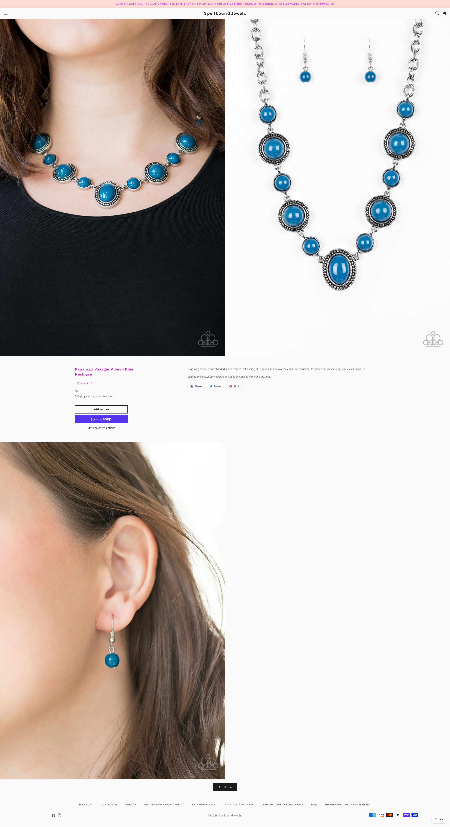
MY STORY (86, 804)
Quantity (82, 383)
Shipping (80, 396)
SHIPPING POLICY (204, 804)
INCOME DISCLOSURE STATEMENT (348, 804)
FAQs (314, 804)
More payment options (101, 427)
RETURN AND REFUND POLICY (164, 804)
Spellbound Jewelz (225, 13)
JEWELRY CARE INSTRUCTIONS (282, 804)
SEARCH (131, 804)
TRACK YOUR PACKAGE (238, 804)
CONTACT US (109, 804)
